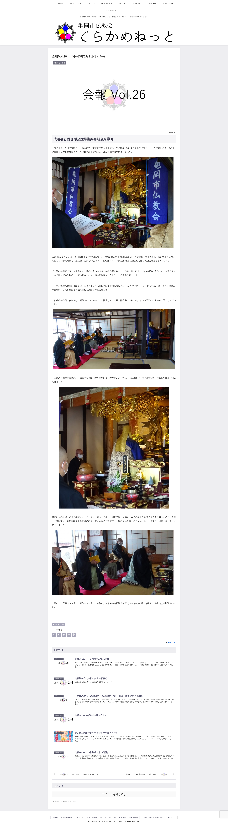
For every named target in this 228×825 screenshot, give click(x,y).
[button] (74, 635)
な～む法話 (112, 817)
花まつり (102, 817)
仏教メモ (122, 817)
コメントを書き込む (114, 794)
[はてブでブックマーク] (64, 635)
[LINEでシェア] (69, 635)
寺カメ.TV (79, 817)
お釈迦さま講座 (91, 817)
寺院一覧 (55, 817)
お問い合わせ (133, 817)
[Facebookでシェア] (59, 635)
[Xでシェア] (54, 635)
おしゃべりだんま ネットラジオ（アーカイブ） (158, 817)
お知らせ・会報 (59, 624)
